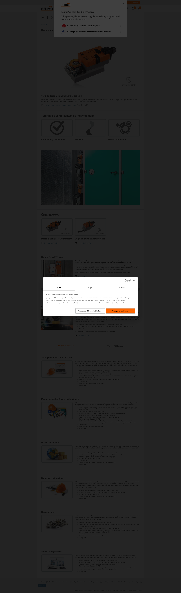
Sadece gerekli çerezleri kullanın (90, 311)
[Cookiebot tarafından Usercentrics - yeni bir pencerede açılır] (126, 280)
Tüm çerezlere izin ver (120, 311)
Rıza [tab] (59, 288)
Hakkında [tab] (121, 288)
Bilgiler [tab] (90, 288)
